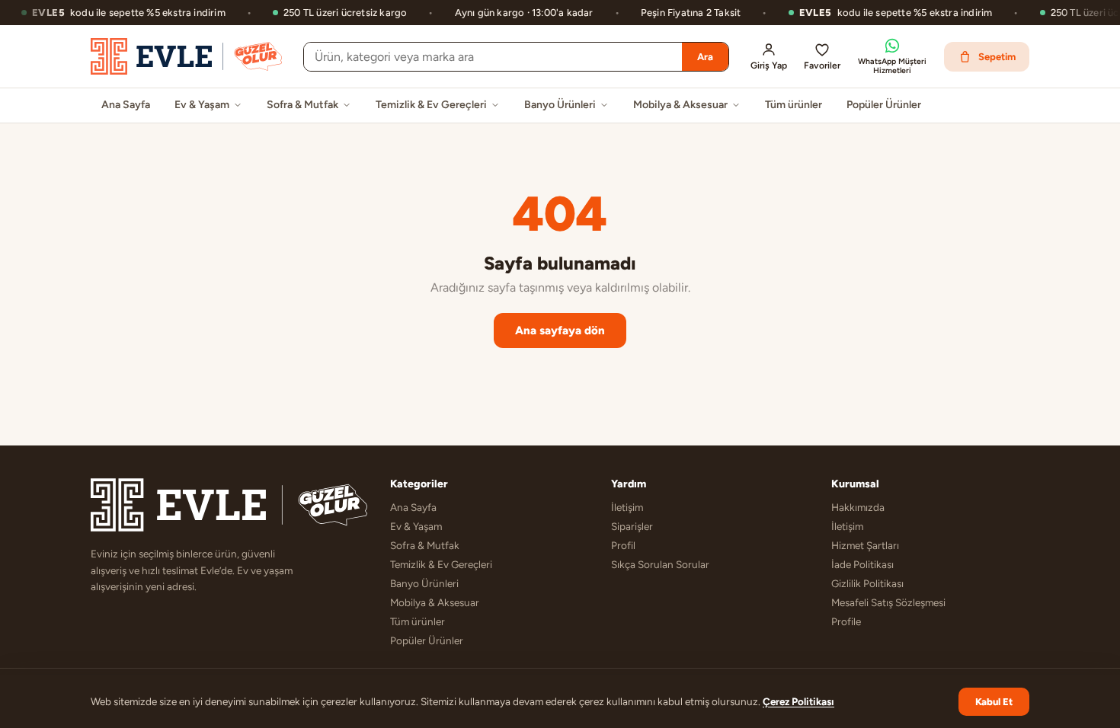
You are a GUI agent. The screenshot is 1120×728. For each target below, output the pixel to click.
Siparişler (632, 526)
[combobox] (493, 57)
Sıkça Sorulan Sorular (660, 564)
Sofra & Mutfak (302, 104)
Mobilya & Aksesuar (680, 104)
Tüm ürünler (793, 104)
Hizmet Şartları (865, 545)
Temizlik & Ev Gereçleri (431, 104)
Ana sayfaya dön (560, 330)
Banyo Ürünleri (560, 104)
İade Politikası (862, 564)
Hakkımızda (858, 507)
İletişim (627, 507)
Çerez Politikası (798, 701)
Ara (705, 56)
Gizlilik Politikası (867, 583)
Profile (846, 621)
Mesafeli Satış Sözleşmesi (888, 602)
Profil (623, 545)
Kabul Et (994, 701)
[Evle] (186, 56)
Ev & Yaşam (201, 104)
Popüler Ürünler (883, 104)
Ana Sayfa (125, 104)
